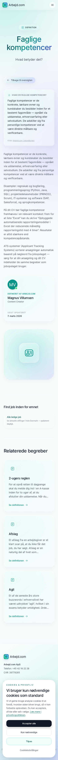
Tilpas (29, 741)
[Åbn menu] (52, 5)
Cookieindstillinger (29, 750)
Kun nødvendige (29, 732)
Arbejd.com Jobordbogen (23, 140)
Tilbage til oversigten (21, 80)
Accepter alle (29, 723)
